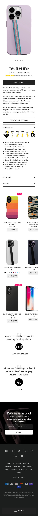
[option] (19, 30)
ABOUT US (14, 470)
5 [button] (22, 60)
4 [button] (20, 60)
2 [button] (17, 60)
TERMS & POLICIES (19, 466)
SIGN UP (19, 432)
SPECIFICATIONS (8, 128)
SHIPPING (5, 183)
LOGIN (31, 470)
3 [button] (19, 60)
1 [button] (15, 60)
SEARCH (19, 473)
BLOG (7, 470)
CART (9, 463)
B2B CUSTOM (17, 463)
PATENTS (30, 466)
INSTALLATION (7, 177)
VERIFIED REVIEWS (22, 75)
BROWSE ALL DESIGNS (19, 120)
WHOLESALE (26, 463)
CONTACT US (23, 470)
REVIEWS (8, 466)
